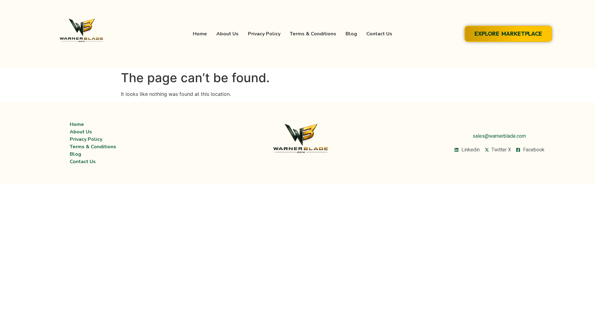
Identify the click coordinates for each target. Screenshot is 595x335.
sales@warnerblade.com (499, 136)
